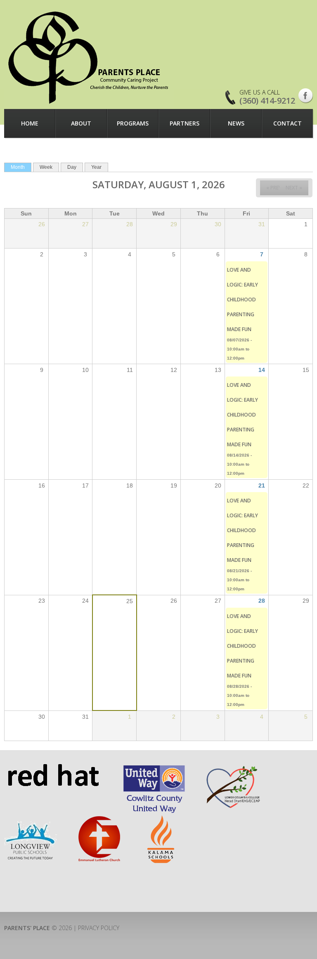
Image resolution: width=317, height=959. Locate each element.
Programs (133, 123)
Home (29, 123)
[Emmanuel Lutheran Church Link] (98, 819)
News (236, 123)
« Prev (274, 187)
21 (261, 485)
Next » (294, 187)
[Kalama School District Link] (161, 819)
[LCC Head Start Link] (232, 768)
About (81, 123)
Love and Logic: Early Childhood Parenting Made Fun (242, 299)
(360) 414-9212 (267, 100)
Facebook (305, 95)
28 (261, 600)
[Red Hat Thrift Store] (53, 768)
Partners (184, 123)
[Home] (89, 57)
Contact (287, 123)
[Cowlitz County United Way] (154, 768)
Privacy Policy (98, 928)
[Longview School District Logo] (30, 819)
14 (261, 370)
